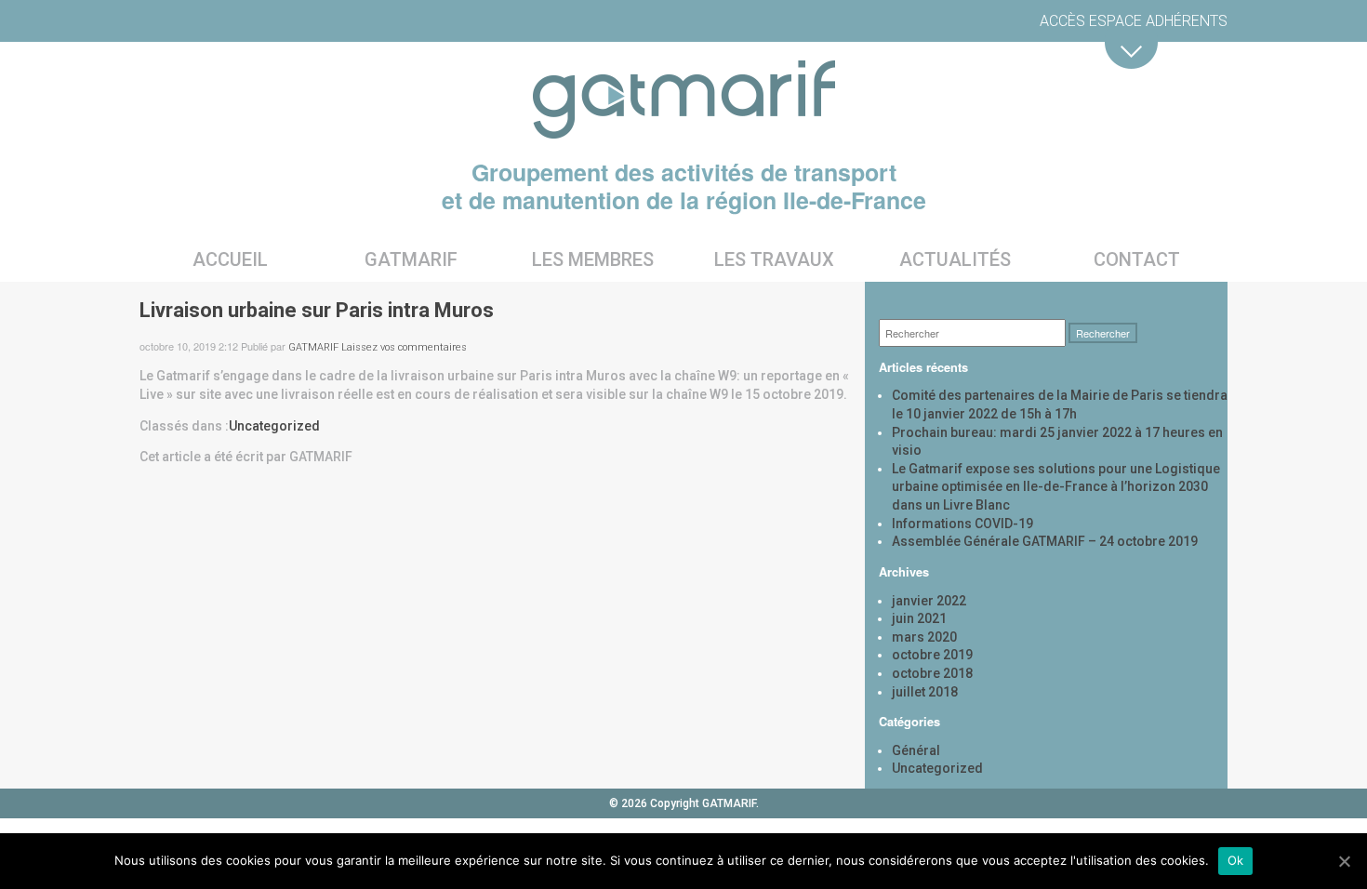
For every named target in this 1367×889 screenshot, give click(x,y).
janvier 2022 (929, 600)
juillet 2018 (925, 691)
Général (916, 750)
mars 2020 (924, 637)
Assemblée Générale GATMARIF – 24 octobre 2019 (1045, 541)
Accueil (230, 259)
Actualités (955, 259)
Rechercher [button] (1103, 332)
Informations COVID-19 (962, 523)
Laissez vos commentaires (404, 347)
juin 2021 (919, 618)
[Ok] (1343, 861)
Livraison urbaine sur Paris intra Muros (316, 310)
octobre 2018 (932, 673)
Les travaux (774, 259)
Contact (1137, 259)
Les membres (593, 259)
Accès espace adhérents (1134, 21)
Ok (1236, 860)
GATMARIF (313, 347)
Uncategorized (274, 425)
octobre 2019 (932, 654)
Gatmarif (411, 259)
